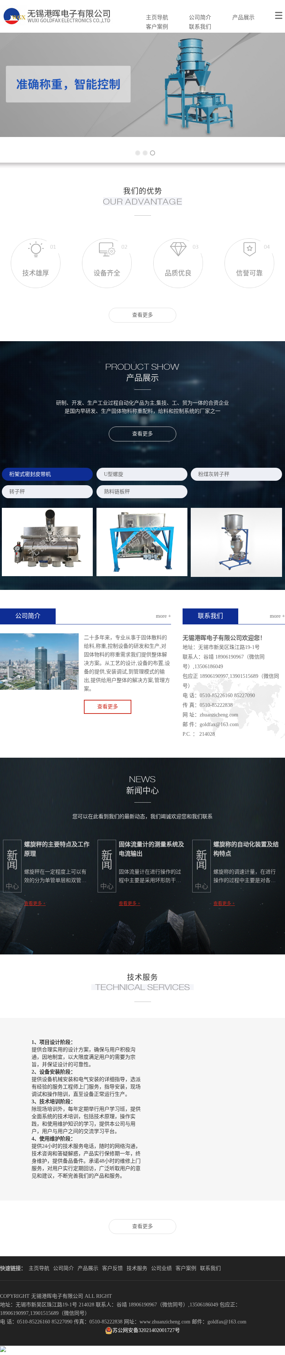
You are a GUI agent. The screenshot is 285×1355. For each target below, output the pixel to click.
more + (163, 616)
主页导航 (157, 17)
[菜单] (280, 11)
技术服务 (137, 1268)
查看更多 (142, 315)
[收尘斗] (47, 542)
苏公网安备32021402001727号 (146, 1330)
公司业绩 (161, 1268)
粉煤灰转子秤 (213, 474)
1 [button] (135, 150)
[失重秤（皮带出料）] (142, 542)
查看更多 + (35, 903)
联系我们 (200, 27)
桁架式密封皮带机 (30, 474)
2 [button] (142, 150)
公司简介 (200, 17)
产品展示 (243, 17)
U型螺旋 (113, 474)
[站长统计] (3, 1350)
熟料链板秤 (117, 491)
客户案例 (157, 27)
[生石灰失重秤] (236, 542)
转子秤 (17, 491)
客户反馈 (112, 1268)
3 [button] (150, 150)
